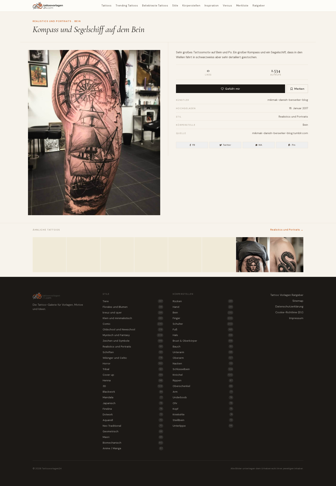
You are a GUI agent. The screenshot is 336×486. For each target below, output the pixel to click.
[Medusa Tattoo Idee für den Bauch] (253, 254)
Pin (294, 145)
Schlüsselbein (202, 369)
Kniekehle (202, 414)
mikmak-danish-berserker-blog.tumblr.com (280, 133)
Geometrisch (132, 431)
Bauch (202, 346)
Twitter (227, 145)
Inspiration (212, 5)
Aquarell (132, 420)
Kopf (202, 409)
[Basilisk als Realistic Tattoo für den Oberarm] (286, 254)
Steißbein (202, 420)
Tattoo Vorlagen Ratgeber (286, 295)
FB (193, 145)
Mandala (132, 397)
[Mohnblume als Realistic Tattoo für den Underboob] (185, 254)
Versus (227, 5)
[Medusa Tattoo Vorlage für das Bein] (218, 254)
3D (132, 386)
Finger (202, 318)
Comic (132, 323)
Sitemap (297, 301)
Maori (132, 437)
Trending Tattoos (127, 5)
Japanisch (132, 403)
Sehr (179, 52)
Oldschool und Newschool (132, 329)
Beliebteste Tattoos (155, 5)
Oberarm (202, 358)
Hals (202, 335)
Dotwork (132, 414)
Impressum (296, 318)
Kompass (254, 52)
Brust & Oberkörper (202, 340)
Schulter (202, 323)
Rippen (202, 380)
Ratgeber (259, 5)
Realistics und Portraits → (286, 229)
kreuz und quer (132, 312)
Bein (77, 21)
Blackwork (132, 391)
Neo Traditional (132, 425)
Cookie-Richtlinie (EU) (289, 312)
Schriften (132, 352)
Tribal (132, 369)
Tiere (132, 301)
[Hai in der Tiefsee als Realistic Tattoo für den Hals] (151, 254)
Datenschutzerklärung (289, 306)
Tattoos (107, 5)
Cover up (132, 374)
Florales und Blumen (132, 307)
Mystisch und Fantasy (132, 335)
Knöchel (202, 374)
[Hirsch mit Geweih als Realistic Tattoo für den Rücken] (49, 254)
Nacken (202, 363)
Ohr (202, 403)
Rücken (202, 301)
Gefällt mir (232, 88)
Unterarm (202, 352)
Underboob (202, 397)
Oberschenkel (202, 386)
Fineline (132, 409)
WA (260, 145)
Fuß (202, 329)
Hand (202, 307)
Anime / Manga (132, 448)
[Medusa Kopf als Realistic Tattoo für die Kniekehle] (83, 254)
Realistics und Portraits (52, 21)
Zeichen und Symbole (132, 340)
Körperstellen (191, 5)
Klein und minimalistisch (132, 318)
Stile (175, 5)
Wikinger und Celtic (132, 358)
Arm (202, 391)
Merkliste (242, 5)
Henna (132, 380)
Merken (299, 88)
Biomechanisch (132, 442)
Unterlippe (202, 425)
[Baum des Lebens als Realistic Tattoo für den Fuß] (117, 254)
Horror (132, 363)
